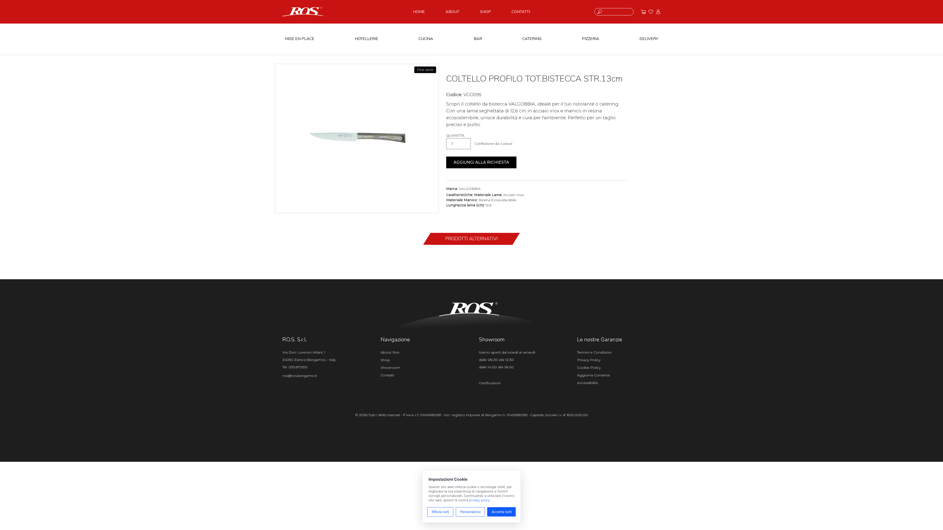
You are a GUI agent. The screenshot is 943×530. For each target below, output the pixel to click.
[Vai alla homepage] (302, 11)
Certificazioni (489, 383)
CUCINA (425, 38)
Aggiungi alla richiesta (481, 162)
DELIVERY (648, 38)
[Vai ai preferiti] (650, 11)
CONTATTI (521, 11)
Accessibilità (587, 383)
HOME (419, 11)
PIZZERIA (590, 38)
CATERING (531, 38)
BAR (478, 38)
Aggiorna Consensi (593, 375)
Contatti (387, 375)
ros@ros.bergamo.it (299, 375)
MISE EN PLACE (299, 38)
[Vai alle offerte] (643, 11)
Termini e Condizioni (594, 352)
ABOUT (452, 11)
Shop (385, 360)
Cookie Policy (589, 367)
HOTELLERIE (366, 38)
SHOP (485, 11)
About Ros (390, 352)
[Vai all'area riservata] (658, 11)
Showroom (390, 367)
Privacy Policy (588, 360)
